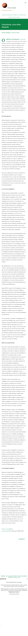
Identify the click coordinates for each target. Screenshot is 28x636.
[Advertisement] (14, 559)
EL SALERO (20, 14)
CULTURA (20, 576)
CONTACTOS (16, 577)
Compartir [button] (22, 539)
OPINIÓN (15, 14)
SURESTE (18, 17)
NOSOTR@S (24, 14)
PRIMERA (3, 14)
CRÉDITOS (10, 577)
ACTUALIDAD (8, 14)
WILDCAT (14, 17)
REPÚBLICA (11, 17)
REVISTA (12, 14)
